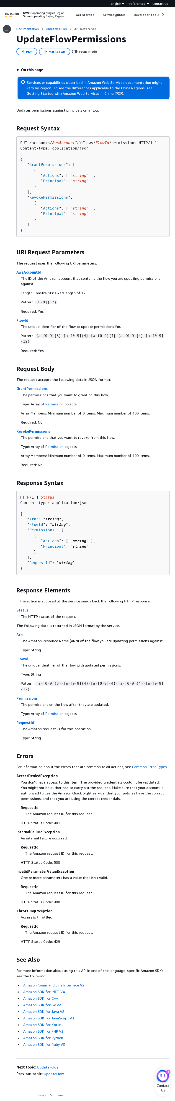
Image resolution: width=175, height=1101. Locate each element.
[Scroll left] (72, 14)
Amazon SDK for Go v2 (42, 1005)
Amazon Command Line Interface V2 (53, 985)
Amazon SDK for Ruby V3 (44, 1044)
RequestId (39, 563)
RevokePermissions (48, 197)
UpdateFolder (48, 1067)
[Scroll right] (162, 14)
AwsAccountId (28, 272)
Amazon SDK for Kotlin (42, 1024)
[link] (85, 29)
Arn (32, 519)
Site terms (56, 1095)
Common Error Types (149, 766)
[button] (30, 69)
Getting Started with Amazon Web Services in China (70, 93)
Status (22, 610)
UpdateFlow (54, 1073)
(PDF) (119, 93)
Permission (54, 404)
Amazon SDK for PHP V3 (43, 1031)
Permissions (41, 530)
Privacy (41, 1095)
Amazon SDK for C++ (40, 998)
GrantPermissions (47, 164)
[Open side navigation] (7, 29)
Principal (53, 181)
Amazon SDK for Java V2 (43, 1011)
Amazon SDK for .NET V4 (44, 991)
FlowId (22, 320)
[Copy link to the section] (12, 128)
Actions (51, 175)
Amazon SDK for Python (43, 1038)
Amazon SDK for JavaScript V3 (48, 1018)
